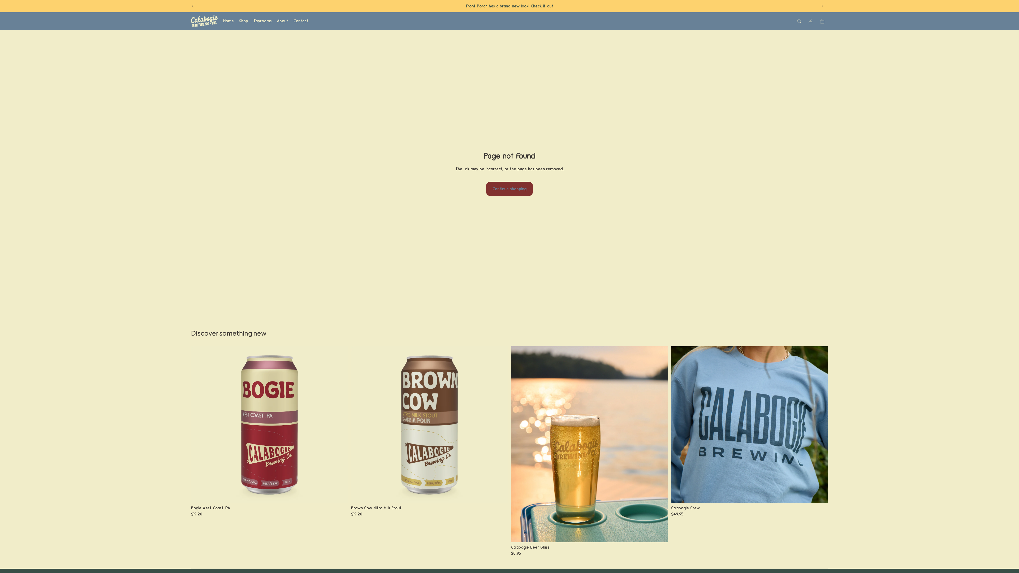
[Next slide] (822, 6)
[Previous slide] (193, 6)
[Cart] (822, 21)
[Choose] (339, 495)
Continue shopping (509, 189)
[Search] (799, 21)
